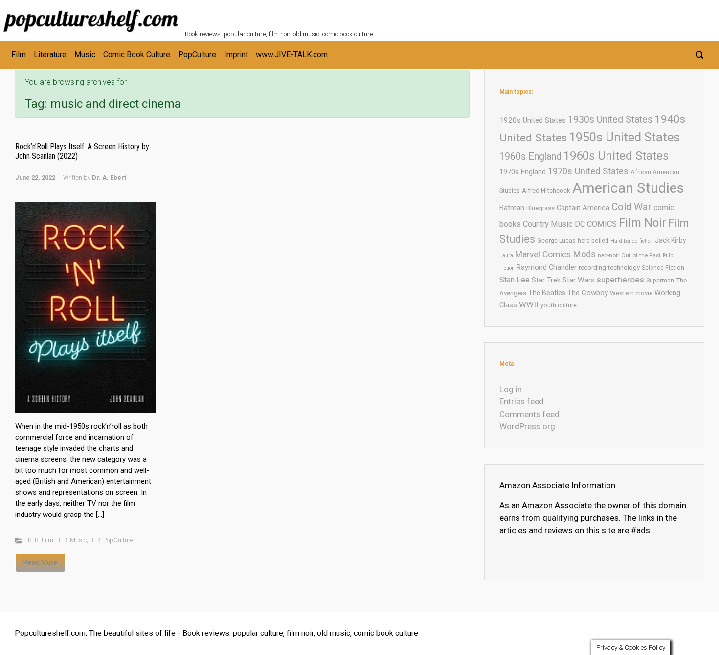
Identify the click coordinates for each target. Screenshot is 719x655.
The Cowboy (587, 292)
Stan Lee (514, 279)
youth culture (558, 305)
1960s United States (616, 156)
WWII (529, 304)
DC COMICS (596, 224)
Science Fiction (663, 267)
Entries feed (521, 401)
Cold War (631, 206)
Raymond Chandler (547, 267)
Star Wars (578, 280)
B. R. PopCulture (111, 540)
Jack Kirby (670, 240)
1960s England (530, 156)
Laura (506, 255)
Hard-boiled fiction (631, 241)
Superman (660, 280)
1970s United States (588, 171)
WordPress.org (527, 426)
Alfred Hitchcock (546, 190)
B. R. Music (71, 540)
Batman (511, 207)
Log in (510, 389)
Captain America (583, 207)
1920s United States (532, 120)
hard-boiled (593, 240)
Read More (40, 562)
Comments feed (529, 414)
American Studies (628, 188)
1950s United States (624, 137)
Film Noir (642, 223)
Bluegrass (540, 207)
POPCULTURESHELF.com (291, 13)
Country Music (548, 224)
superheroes (620, 279)
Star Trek (546, 280)
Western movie (631, 293)
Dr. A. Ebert (109, 177)
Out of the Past (641, 255)
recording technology (609, 267)
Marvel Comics (543, 254)
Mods (584, 254)
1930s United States (610, 119)
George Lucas (556, 240)
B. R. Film (40, 540)
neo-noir (608, 255)
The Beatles (546, 293)
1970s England (522, 171)
